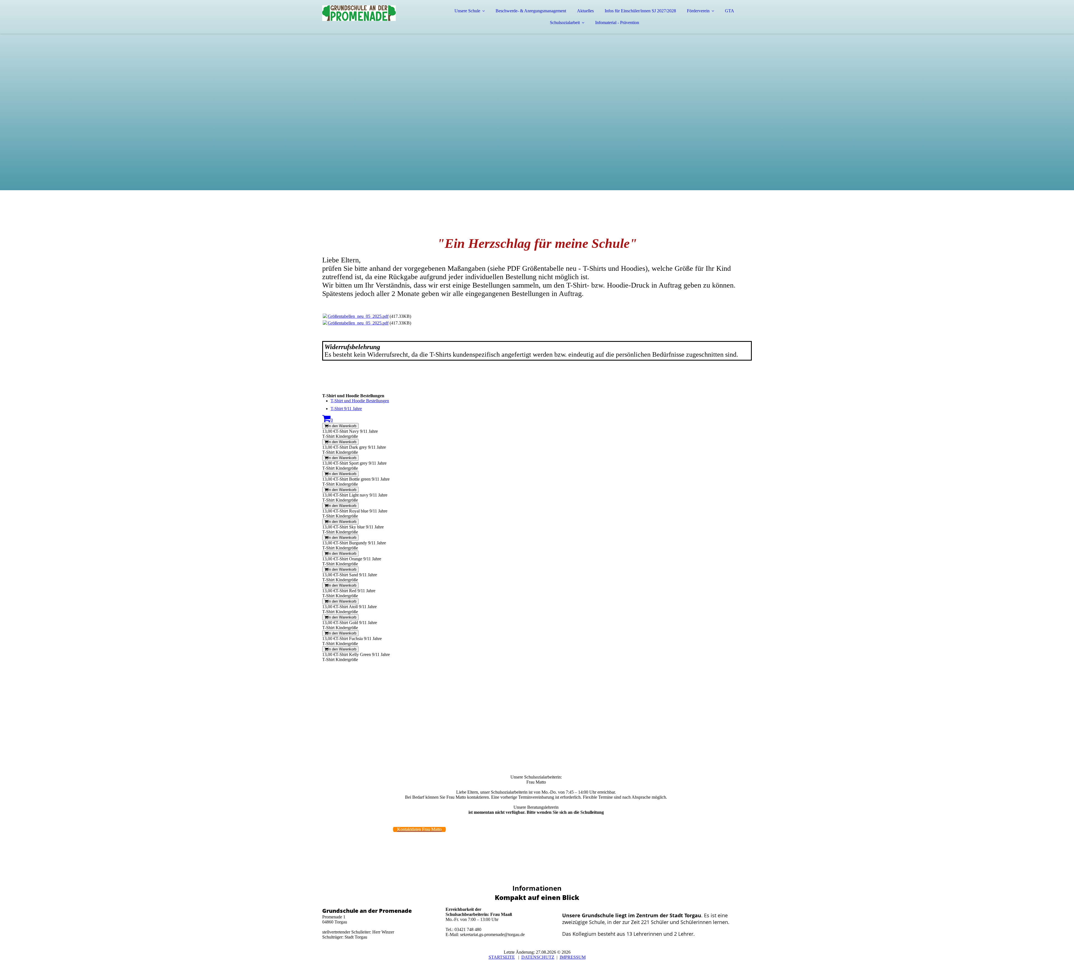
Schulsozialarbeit (565, 22)
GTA (729, 10)
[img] (371, 19)
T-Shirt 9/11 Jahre (346, 408)
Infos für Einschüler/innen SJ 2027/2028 (640, 10)
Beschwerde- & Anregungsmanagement (531, 10)
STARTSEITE (502, 957)
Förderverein (698, 10)
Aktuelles (585, 10)
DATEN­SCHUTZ (537, 957)
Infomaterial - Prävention (617, 22)
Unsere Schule (467, 10)
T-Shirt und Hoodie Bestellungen (360, 400)
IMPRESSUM (573, 957)
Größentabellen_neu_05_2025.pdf (358, 316)
